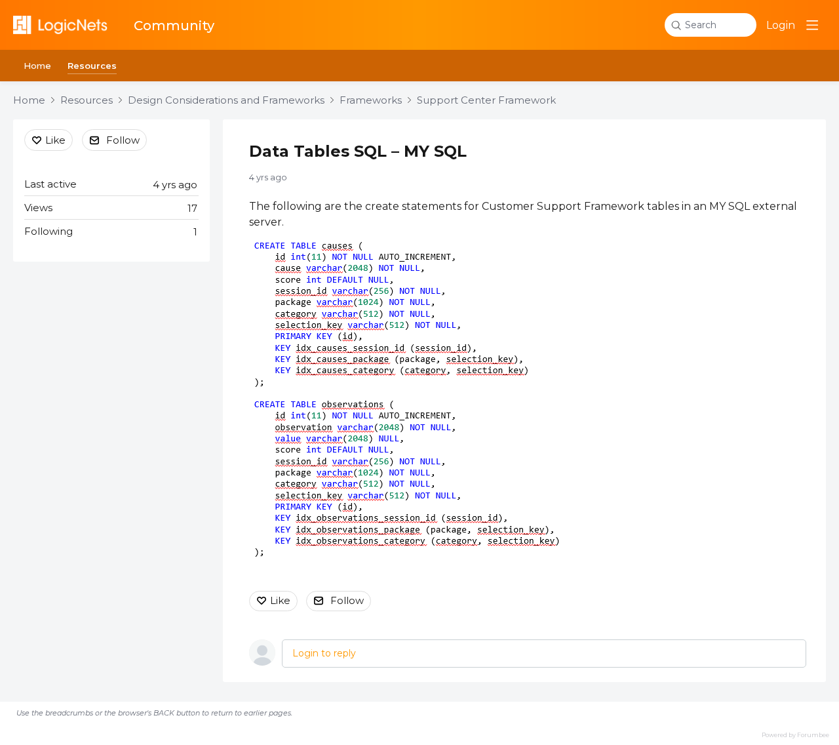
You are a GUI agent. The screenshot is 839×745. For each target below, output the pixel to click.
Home (37, 65)
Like (280, 600)
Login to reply (324, 653)
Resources (92, 65)
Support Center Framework (486, 100)
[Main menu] (812, 25)
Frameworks (371, 100)
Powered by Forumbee (795, 734)
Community (174, 25)
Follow (347, 600)
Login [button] (780, 25)
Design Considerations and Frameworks (226, 100)
